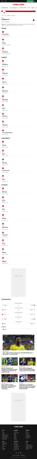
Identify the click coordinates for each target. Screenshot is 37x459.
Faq (14, 450)
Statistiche (13, 15)
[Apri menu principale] (2, 1)
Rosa (5, 15)
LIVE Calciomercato (13, 7)
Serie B (3, 433)
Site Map (3, 448)
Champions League (5, 434)
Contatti (15, 442)
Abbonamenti (4, 442)
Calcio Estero (4, 438)
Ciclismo (15, 439)
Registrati (3, 449)
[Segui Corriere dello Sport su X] (18, 452)
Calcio (28, 7)
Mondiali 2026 (6, 351)
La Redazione (16, 443)
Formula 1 (15, 431)
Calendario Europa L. (29, 447)
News (3, 15)
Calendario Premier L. (29, 448)
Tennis (33, 7)
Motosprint (28, 434)
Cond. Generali (16, 449)
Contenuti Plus (5, 7)
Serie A (3, 432)
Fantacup (27, 438)
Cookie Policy (16, 447)
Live (6, 1)
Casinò (27, 449)
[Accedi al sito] (35, 1)
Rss (2, 447)
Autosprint (27, 432)
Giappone (21, 383)
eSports (15, 438)
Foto (26, 443)
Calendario (8, 15)
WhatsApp (23, 455)
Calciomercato (4, 439)
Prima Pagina (4, 443)
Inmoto (27, 433)
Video (27, 442)
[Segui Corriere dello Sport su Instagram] (20, 452)
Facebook (14, 455)
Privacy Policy (16, 448)
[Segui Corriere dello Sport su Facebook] (16, 452)
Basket (15, 433)
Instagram (17, 455)
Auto (27, 431)
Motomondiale (16, 432)
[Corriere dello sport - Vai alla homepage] (18, 4)
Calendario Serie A (22, 7)
